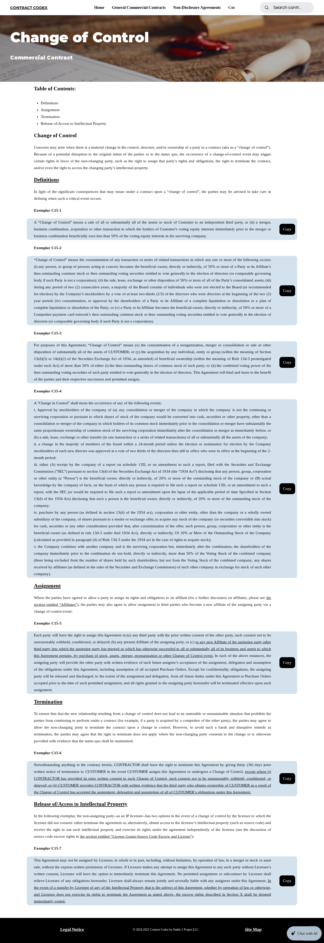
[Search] (258, 7)
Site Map (253, 929)
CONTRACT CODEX (29, 7)
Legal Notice (72, 929)
